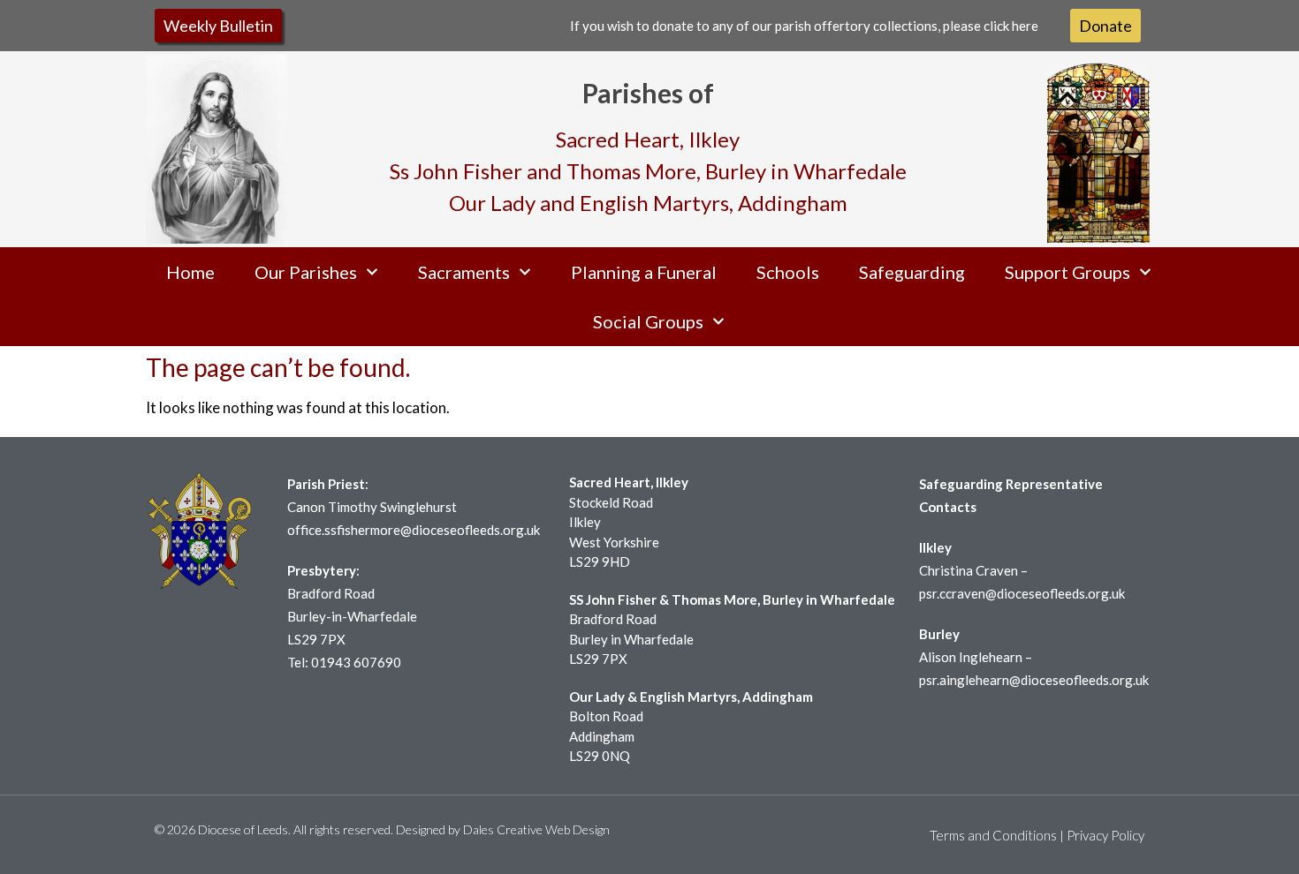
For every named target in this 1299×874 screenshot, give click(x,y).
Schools (787, 272)
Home (190, 272)
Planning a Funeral (644, 272)
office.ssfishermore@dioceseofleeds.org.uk (413, 530)
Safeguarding (912, 272)
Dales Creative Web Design (536, 829)
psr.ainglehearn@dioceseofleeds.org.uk (1034, 680)
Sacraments (464, 272)
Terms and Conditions (993, 835)
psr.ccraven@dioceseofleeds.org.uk (1022, 593)
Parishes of (648, 93)
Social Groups (648, 321)
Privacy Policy (1105, 835)
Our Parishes (305, 272)
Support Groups (1067, 272)
